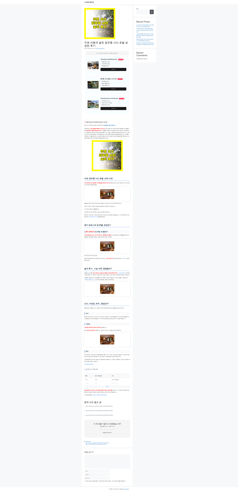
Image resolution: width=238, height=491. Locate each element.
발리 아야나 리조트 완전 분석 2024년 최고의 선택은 (96, 444)
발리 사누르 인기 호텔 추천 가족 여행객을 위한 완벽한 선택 (97, 442)
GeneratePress (125, 489)
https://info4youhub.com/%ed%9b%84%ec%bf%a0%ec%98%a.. (99, 410)
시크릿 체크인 (89, 2)
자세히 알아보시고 (89, 279)
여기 (123, 258)
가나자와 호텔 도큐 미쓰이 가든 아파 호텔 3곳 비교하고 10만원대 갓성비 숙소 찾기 (145, 35)
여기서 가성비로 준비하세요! (100, 395)
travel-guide (88, 441)
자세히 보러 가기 (93, 216)
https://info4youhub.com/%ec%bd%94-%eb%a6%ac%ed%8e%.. (99, 406)
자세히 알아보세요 (89, 364)
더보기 (107, 386)
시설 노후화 (121, 273)
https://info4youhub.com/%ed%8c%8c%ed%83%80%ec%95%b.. (99, 415)
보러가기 (113, 69)
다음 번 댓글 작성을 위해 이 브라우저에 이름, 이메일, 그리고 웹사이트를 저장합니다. (106, 481)
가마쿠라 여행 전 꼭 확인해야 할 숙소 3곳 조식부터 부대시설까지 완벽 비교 (144, 30)
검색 (137, 8)
